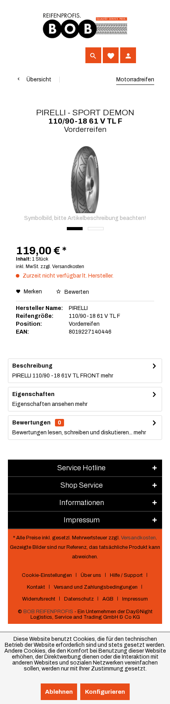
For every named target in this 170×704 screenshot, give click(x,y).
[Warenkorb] (145, 55)
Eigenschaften (33, 394)
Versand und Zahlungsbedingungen (96, 587)
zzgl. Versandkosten (62, 266)
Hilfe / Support (126, 575)
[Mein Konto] (128, 55)
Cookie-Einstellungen (47, 575)
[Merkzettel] (111, 55)
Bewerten (76, 292)
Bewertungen (31, 423)
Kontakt (36, 587)
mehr (106, 376)
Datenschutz (79, 599)
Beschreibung (32, 366)
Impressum (135, 599)
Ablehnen (59, 692)
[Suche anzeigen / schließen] (93, 55)
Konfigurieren (105, 692)
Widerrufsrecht (38, 599)
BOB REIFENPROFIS (48, 611)
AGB (107, 599)
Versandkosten (138, 538)
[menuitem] (24, 55)
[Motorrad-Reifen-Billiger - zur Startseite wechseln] (85, 26)
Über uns (91, 575)
